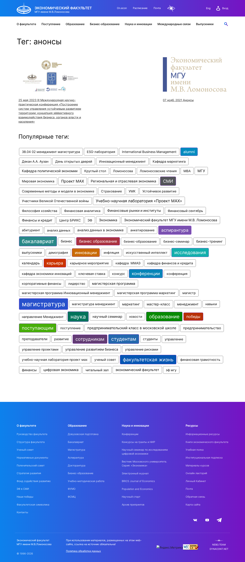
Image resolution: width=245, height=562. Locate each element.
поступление (70, 328)
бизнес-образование (140, 241)
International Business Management (149, 152)
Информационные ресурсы (203, 434)
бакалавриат (38, 241)
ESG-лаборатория (101, 152)
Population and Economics (137, 488)
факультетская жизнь (148, 359)
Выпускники (205, 24)
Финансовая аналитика (82, 211)
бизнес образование (98, 241)
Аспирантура (76, 457)
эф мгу (171, 370)
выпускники (32, 252)
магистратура (43, 304)
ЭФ (90, 220)
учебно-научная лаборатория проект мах (55, 360)
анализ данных (58, 230)
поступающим (37, 328)
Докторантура (76, 465)
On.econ (122, 8)
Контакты (22, 512)
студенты (150, 339)
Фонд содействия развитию (34, 481)
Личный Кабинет (196, 481)
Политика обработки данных (83, 550)
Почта (157, 8)
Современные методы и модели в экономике (58, 191)
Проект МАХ (72, 181)
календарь (31, 263)
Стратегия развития (29, 473)
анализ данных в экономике (100, 230)
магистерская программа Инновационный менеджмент (66, 293)
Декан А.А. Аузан (35, 161)
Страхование (111, 191)
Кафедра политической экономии (49, 171)
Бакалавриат (76, 441)
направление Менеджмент (43, 317)
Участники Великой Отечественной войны (55, 201)
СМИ (168, 181)
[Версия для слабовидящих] (171, 8)
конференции (146, 273)
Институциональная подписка (204, 457)
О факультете (26, 24)
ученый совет (105, 360)
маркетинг (131, 304)
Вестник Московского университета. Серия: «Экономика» (144, 463)
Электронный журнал (135, 473)
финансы (29, 370)
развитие (61, 339)
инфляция (111, 252)
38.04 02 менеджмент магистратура (51, 152)
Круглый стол (95, 171)
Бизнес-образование (104, 24)
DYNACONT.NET (219, 549)
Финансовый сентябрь (185, 211)
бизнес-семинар (176, 241)
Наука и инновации (138, 24)
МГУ (201, 171)
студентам (123, 339)
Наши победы (25, 496)
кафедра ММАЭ (128, 263)
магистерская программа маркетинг (146, 293)
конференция (177, 274)
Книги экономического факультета (207, 441)
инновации (86, 252)
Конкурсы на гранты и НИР (138, 441)
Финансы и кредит (37, 220)
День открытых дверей (73, 161)
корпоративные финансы (41, 283)
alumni (189, 151)
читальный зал (97, 370)
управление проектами (40, 349)
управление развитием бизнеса (91, 349)
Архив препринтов (133, 504)
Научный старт (131, 496)
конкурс (118, 274)
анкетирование (142, 230)
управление (174, 339)
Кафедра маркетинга (169, 161)
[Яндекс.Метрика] (170, 547)
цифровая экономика (61, 370)
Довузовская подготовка (83, 434)
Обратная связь (195, 496)
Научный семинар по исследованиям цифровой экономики (145, 451)
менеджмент (188, 304)
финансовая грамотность (200, 360)
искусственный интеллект (147, 252)
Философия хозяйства (39, 211)
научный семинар (107, 317)
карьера (55, 263)
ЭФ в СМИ (23, 488)
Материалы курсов (197, 465)
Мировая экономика (38, 181)
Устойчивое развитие (159, 191)
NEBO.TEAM (219, 544)
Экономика (108, 220)
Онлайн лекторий (196, 473)
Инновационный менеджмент (122, 161)
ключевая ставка (91, 274)
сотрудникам (90, 339)
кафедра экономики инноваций (47, 274)
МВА (187, 171)
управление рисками (141, 349)
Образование (75, 24)
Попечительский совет (30, 465)
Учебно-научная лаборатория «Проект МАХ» (139, 201)
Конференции (130, 434)
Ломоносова (123, 171)
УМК (132, 191)
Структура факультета (31, 441)
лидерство (76, 283)
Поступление (50, 24)
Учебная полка (195, 449)
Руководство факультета (32, 434)
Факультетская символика (33, 504)
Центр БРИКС (70, 220)
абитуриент (31, 230)
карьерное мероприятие (89, 263)
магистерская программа (113, 283)
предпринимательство (202, 328)
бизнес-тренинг (209, 241)
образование (164, 317)
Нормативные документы (32, 457)
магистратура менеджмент (93, 304)
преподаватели (34, 339)
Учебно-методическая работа (86, 481)
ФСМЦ (72, 496)
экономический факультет (137, 370)
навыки (211, 304)
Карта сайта (193, 504)
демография (58, 252)
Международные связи (174, 24)
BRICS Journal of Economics (138, 481)
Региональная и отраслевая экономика (123, 181)
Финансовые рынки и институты (134, 211)
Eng (208, 8)
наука (78, 316)
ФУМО (72, 488)
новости (135, 316)
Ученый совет (25, 449)
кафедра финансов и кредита (170, 263)
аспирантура (175, 230)
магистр (189, 293)
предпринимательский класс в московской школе (131, 328)
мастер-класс (158, 304)
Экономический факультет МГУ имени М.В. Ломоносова (170, 220)
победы (193, 316)
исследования (190, 252)
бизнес (66, 241)
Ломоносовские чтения (158, 171)
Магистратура (76, 449)
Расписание (140, 8)
